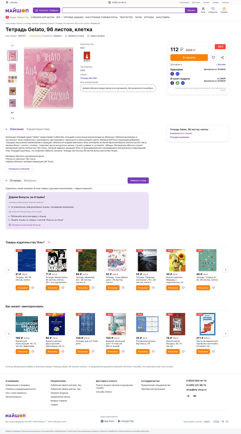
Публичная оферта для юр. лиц (65, 389)
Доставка (196, 2)
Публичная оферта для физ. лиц (66, 385)
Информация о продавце (18, 385)
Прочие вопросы (14, 397)
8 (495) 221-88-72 (119, 2)
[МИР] (207, 422)
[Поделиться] (222, 57)
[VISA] (216, 421)
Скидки (216, 2)
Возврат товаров (59, 400)
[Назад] (9, 270)
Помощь (225, 2)
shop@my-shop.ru (196, 389)
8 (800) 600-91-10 (196, 380)
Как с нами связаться (16, 393)
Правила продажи (59, 393)
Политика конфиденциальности (21, 389)
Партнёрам (184, 2)
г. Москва (221, 64)
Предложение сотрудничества (155, 385)
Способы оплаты (104, 392)
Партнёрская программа (153, 389)
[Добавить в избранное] (213, 57)
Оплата (206, 2)
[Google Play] (126, 421)
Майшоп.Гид (23, 17)
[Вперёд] (226, 270)
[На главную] (17, 10)
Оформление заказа (60, 397)
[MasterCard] (222, 421)
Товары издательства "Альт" (25, 242)
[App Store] (107, 421)
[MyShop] (15, 417)
